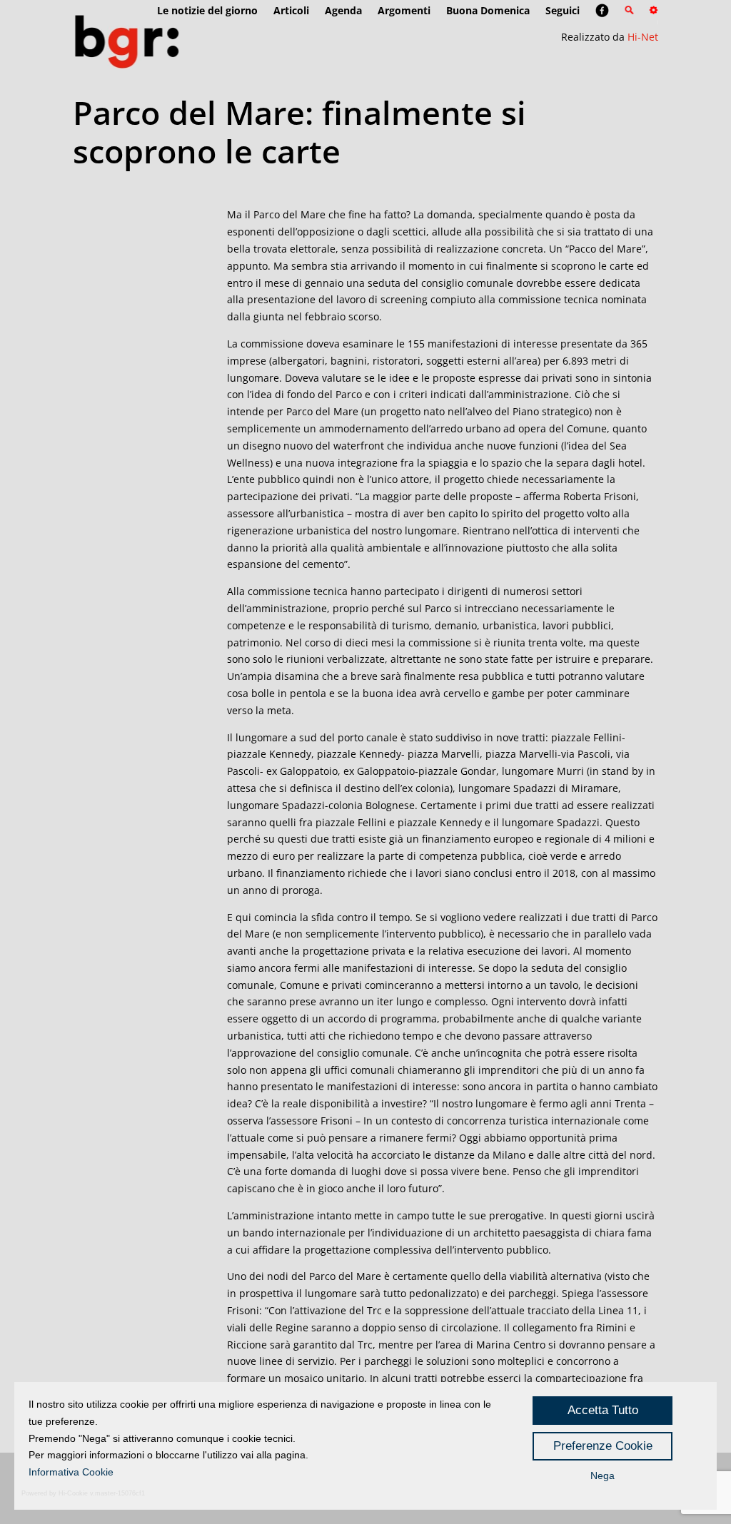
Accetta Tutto (603, 1410)
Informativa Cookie (71, 1472)
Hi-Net (642, 37)
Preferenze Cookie (602, 1446)
